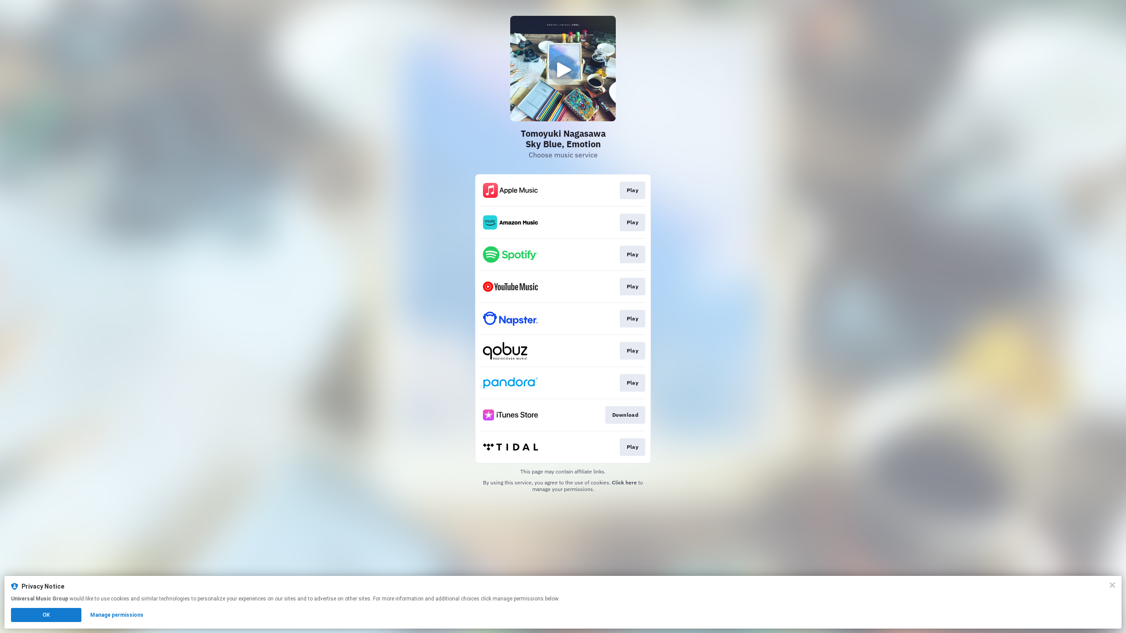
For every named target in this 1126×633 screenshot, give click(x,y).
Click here (624, 482)
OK (46, 615)
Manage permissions (116, 615)
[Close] (1112, 585)
